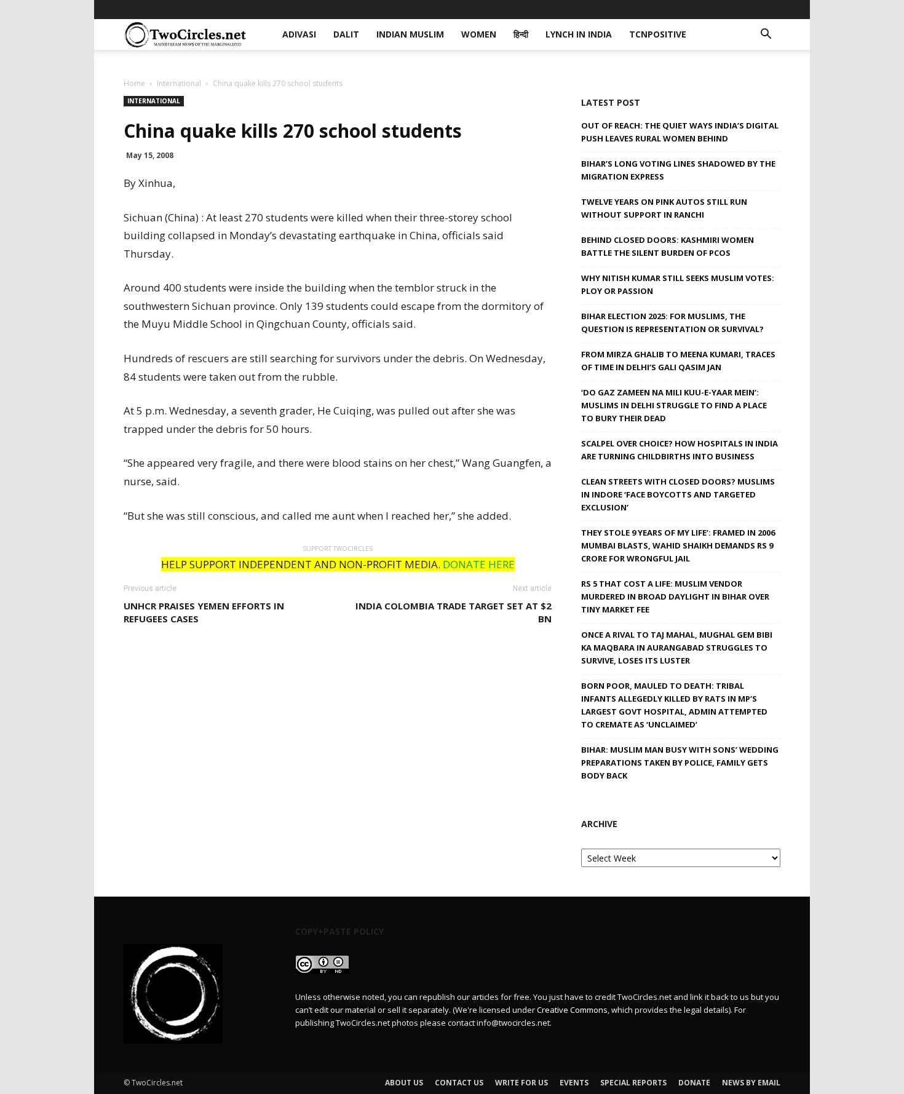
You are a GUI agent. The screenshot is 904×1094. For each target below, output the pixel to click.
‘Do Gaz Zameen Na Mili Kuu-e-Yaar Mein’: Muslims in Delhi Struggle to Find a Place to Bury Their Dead (674, 405)
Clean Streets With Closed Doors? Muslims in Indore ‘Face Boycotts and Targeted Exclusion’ (678, 494)
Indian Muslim (405, 9)
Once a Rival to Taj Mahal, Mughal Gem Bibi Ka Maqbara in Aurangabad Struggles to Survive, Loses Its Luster (676, 647)
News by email (751, 1082)
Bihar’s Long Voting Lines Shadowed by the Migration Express (678, 170)
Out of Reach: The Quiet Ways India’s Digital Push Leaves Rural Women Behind (680, 132)
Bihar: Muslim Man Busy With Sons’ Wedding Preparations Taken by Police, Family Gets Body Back (680, 762)
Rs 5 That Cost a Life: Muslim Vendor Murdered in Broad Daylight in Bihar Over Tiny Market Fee (675, 596)
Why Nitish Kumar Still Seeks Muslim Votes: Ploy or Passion (677, 284)
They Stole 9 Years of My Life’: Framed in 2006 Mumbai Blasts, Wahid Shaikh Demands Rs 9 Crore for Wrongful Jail (678, 545)
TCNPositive (632, 9)
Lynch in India (559, 9)
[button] (765, 35)
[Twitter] (751, 9)
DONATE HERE (479, 564)
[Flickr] (710, 9)
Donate (694, 1082)
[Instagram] (730, 9)
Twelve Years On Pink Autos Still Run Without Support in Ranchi (664, 208)
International (179, 83)
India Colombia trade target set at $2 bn (453, 612)
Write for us (521, 1082)
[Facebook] (690, 9)
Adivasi (308, 9)
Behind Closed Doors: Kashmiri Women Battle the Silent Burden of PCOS (667, 246)
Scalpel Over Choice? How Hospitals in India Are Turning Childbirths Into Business (679, 450)
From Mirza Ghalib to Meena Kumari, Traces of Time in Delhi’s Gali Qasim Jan (678, 361)
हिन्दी (505, 9)
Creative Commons (572, 1009)
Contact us (459, 1082)
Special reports (633, 1082)
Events (574, 1082)
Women (467, 9)
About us (404, 1082)
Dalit (349, 9)
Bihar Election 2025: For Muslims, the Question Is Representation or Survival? (672, 323)
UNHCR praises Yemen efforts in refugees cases (204, 612)
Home (134, 83)
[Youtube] (771, 9)
